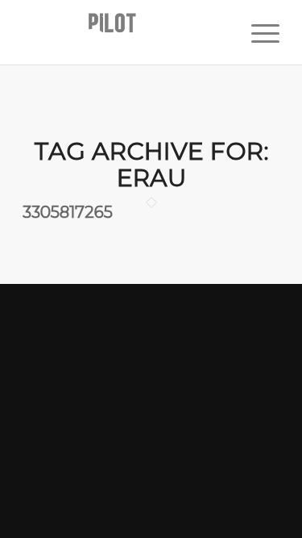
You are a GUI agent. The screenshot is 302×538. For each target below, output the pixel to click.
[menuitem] (257, 32)
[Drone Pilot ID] (125, 32)
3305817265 (68, 212)
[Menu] (257, 32)
